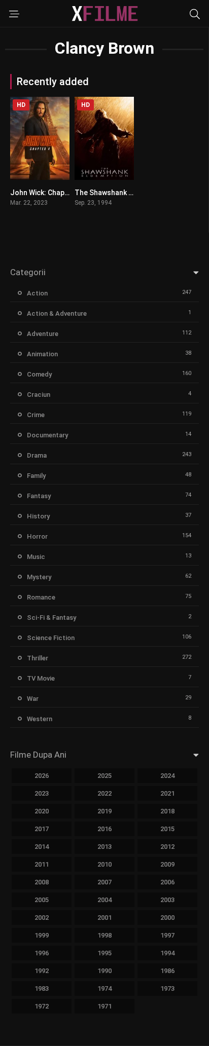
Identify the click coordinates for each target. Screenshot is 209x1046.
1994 (167, 953)
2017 (41, 829)
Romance (41, 597)
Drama (37, 455)
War (33, 698)
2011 (41, 864)
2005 (41, 900)
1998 (104, 935)
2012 (167, 846)
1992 (41, 971)
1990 (104, 971)
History (38, 516)
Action (37, 293)
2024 (167, 775)
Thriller (37, 658)
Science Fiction (51, 638)
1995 (104, 953)
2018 (167, 811)
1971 (104, 1006)
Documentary (47, 435)
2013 (104, 846)
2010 (104, 864)
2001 (104, 917)
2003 (167, 900)
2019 (104, 811)
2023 (41, 793)
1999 (41, 935)
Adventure (42, 334)
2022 (104, 793)
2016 (104, 829)
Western (39, 719)
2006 (167, 882)
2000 (167, 917)
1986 (167, 971)
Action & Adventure (57, 313)
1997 (167, 935)
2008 (41, 882)
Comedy (39, 374)
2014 (41, 846)
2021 (167, 793)
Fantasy (39, 496)
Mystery (39, 577)
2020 (41, 811)
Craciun (38, 394)
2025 (104, 775)
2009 (167, 864)
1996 (41, 953)
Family (36, 475)
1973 (167, 988)
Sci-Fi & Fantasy (51, 617)
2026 (41, 775)
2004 (104, 900)
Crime (36, 415)
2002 (41, 917)
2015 (167, 829)
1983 (41, 988)
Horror (37, 536)
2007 (104, 882)
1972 (41, 1006)
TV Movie (41, 678)
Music (36, 557)
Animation (42, 354)
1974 (104, 988)
